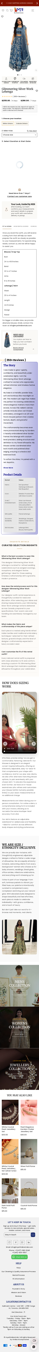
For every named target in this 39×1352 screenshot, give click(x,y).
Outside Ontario (22, 123)
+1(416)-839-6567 (19, 1252)
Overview (34, 226)
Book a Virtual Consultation (23, 348)
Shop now (19, 992)
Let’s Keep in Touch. (19, 1222)
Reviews (18, 1296)
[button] (34, 1340)
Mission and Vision (18, 1292)
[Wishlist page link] (4, 10)
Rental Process (19, 1275)
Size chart (33, 131)
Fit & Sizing (7, 226)
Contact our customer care (19, 196)
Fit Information (19, 1279)
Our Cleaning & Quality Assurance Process (19, 1271)
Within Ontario (8, 123)
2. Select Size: (7, 131)
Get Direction (17, 1312)
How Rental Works (21, 226)
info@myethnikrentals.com (21, 325)
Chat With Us (21, 1257)
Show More (8, 468)
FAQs (19, 1268)
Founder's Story (18, 1289)
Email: (8, 1247)
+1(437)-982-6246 (22, 1250)
